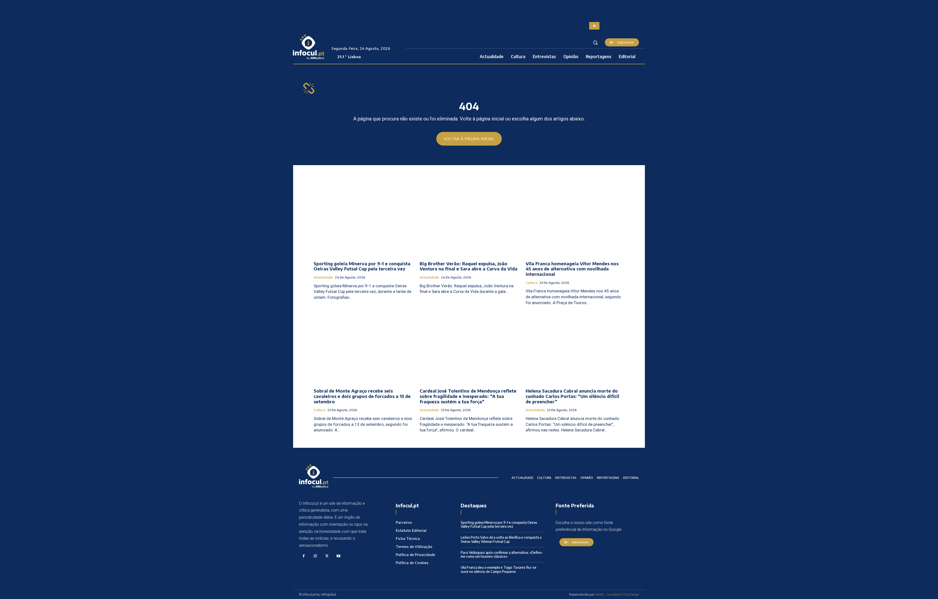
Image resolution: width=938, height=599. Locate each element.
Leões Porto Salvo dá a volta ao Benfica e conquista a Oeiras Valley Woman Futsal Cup (501, 539)
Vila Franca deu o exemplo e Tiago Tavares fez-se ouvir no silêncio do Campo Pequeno (498, 569)
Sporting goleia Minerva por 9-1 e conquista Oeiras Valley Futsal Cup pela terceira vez (362, 266)
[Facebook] (303, 556)
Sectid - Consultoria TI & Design (617, 594)
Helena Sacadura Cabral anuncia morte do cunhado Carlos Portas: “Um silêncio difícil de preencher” (572, 396)
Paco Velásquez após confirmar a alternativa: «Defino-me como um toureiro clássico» (502, 554)
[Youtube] (338, 556)
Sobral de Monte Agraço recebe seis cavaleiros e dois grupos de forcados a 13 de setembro (362, 396)
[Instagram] (315, 556)
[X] (326, 556)
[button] (595, 42)
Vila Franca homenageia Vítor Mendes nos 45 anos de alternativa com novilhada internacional (572, 269)
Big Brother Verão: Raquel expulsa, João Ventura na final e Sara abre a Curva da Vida (468, 266)
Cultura (531, 283)
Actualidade (323, 277)
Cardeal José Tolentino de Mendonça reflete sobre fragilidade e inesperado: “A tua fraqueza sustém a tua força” (468, 396)
